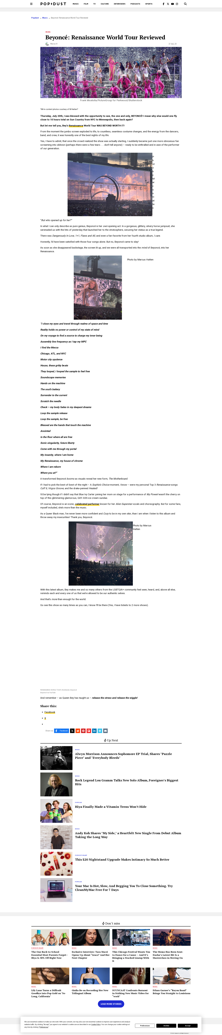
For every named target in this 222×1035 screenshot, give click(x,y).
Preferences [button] (43, 1027)
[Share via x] (72, 731)
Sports (148, 4)
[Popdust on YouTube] (172, 4)
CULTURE (105, 4)
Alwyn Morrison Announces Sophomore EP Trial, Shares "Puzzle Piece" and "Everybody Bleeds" (123, 756)
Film (86, 4)
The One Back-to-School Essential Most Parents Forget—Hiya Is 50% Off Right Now (49, 954)
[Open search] (185, 4)
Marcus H (53, 44)
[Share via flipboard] (89, 731)
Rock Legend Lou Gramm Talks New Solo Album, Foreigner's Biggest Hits (126, 782)
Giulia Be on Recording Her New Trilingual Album (90, 992)
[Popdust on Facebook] (163, 4)
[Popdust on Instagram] (177, 4)
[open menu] (31, 4)
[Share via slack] (100, 731)
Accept (187, 1026)
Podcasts (135, 4)
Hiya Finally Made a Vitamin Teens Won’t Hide (110, 807)
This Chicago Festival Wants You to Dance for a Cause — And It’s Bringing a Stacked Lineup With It (131, 956)
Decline (166, 1026)
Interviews (119, 4)
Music (76, 4)
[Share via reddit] (78, 731)
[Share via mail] (105, 731)
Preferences (145, 1026)
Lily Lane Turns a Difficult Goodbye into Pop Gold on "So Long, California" (48, 993)
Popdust (35, 18)
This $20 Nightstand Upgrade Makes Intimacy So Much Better (122, 859)
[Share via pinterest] (83, 731)
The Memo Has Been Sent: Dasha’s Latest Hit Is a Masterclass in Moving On (168, 954)
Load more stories (111, 1004)
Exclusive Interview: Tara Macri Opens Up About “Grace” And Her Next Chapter (90, 954)
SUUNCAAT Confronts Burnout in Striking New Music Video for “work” (130, 993)
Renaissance (76, 125)
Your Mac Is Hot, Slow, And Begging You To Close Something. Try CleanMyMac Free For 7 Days (124, 888)
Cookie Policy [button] (96, 1024)
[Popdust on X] (168, 4)
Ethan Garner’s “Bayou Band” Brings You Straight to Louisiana (171, 992)
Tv (94, 4)
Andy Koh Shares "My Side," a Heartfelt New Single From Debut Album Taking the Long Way (128, 835)
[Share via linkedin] (94, 731)
